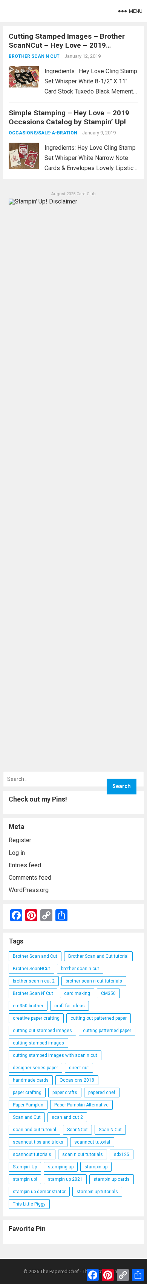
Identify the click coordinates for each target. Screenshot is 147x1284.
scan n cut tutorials (82, 1154)
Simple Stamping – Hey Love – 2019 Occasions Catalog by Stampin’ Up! (69, 117)
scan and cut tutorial (34, 1129)
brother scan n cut (80, 968)
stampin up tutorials (97, 1191)
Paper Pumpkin (28, 1105)
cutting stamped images (38, 1043)
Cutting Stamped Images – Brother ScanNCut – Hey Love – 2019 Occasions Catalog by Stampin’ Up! (67, 45)
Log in (17, 852)
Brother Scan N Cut (34, 56)
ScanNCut (77, 1129)
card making (77, 993)
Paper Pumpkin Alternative (81, 1105)
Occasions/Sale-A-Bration (43, 133)
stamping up (61, 1166)
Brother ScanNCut (31, 968)
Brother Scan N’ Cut (33, 993)
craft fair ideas (69, 1005)
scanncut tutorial (92, 1142)
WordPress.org (29, 890)
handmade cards (31, 1080)
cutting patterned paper (107, 1030)
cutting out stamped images (42, 1030)
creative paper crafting (36, 1018)
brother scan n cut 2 (34, 981)
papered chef (101, 1092)
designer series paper (35, 1067)
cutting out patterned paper (98, 1018)
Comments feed (30, 877)
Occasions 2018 (77, 1080)
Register (20, 840)
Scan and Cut (27, 1117)
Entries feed (25, 865)
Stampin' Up (25, 1166)
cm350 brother (28, 1005)
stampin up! (25, 1179)
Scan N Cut (110, 1129)
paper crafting (27, 1092)
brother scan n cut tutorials (94, 981)
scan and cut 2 (67, 1117)
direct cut (79, 1067)
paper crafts (64, 1092)
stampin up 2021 (65, 1179)
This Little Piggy (29, 1204)
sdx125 (121, 1154)
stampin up (95, 1166)
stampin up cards (111, 1179)
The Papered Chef (59, 1271)
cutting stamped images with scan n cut (55, 1055)
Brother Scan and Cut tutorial (98, 956)
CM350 (108, 993)
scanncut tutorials (32, 1154)
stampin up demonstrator (39, 1191)
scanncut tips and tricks (38, 1142)
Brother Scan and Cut (35, 956)
